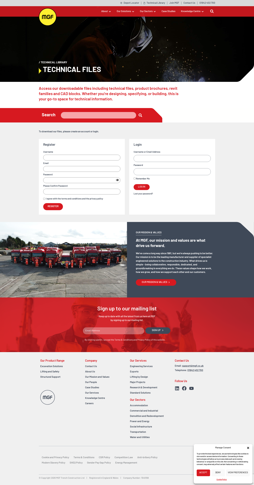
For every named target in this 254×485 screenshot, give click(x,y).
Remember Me (143, 179)
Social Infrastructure (141, 427)
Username (48, 152)
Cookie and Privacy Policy (55, 457)
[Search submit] (140, 115)
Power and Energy (139, 421)
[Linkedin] (177, 388)
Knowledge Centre (95, 398)
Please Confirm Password (55, 186)
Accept (203, 473)
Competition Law (124, 457)
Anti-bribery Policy (147, 457)
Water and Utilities (140, 437)
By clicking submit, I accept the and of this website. (125, 340)
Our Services (92, 393)
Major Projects (137, 382)
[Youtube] (191, 388)
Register (53, 206)
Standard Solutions (140, 393)
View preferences (238, 473)
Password (47, 175)
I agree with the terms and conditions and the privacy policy (74, 199)
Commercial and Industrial (144, 411)
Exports (134, 371)
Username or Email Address (147, 152)
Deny (218, 473)
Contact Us (91, 366)
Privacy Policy (144, 340)
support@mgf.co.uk (193, 366)
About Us (90, 371)
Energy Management (126, 463)
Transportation (138, 432)
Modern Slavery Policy (53, 463)
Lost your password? (143, 194)
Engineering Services (141, 366)
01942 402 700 (195, 370)
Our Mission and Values (97, 377)
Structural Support (50, 377)
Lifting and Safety (49, 371)
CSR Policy (104, 457)
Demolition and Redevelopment (147, 416)
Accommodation (139, 405)
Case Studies (92, 387)
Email (46, 163)
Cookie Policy (222, 480)
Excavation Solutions (51, 366)
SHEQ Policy (76, 463)
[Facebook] (184, 388)
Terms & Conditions (124, 340)
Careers (89, 403)
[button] (248, 447)
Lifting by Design (139, 377)
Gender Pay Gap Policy (99, 463)
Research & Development (143, 387)
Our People (91, 382)
